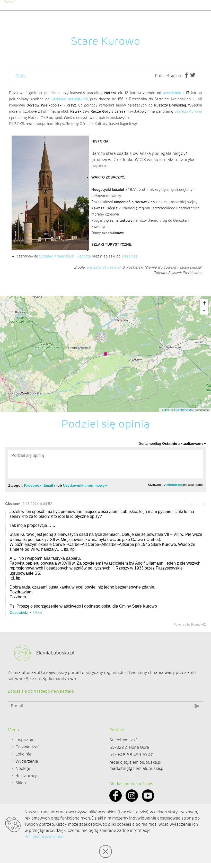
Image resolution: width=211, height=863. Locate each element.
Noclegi (22, 768)
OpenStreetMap (184, 410)
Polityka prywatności (44, 836)
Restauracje (27, 775)
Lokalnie (23, 754)
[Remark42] (105, 533)
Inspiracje (24, 739)
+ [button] (204, 303)
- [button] (204, 310)
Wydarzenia (26, 761)
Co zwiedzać (27, 747)
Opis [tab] (21, 76)
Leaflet (165, 410)
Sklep (20, 783)
